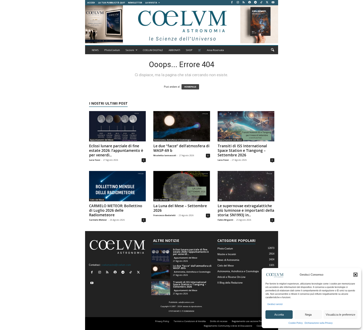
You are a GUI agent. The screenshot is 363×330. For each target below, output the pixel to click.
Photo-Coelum (225, 248)
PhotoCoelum (112, 50)
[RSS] (243, 2)
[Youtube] (273, 2)
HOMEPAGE (190, 87)
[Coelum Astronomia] (181, 24)
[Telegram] (255, 2)
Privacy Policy (162, 321)
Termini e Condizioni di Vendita (190, 321)
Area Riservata (215, 50)
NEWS (95, 50)
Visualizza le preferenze (340, 314)
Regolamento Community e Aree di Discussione (228, 325)
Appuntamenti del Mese (101, 140)
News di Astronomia (228, 260)
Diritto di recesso (218, 321)
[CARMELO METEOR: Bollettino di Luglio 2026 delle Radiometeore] (117, 186)
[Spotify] (249, 2)
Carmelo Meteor (98, 219)
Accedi (91, 2)
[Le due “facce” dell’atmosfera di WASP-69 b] (181, 126)
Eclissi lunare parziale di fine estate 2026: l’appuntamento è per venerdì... (116, 150)
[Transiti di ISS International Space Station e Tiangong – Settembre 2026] (246, 126)
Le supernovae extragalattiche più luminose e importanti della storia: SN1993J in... (246, 210)
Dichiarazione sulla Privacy (319, 323)
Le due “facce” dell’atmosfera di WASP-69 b (181, 148)
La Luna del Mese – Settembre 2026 (180, 208)
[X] (267, 2)
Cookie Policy (296, 323)
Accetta (279, 314)
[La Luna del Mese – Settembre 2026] (181, 186)
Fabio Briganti (225, 219)
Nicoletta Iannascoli (164, 155)
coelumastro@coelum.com (116, 264)
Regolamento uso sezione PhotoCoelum (252, 321)
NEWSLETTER (135, 2)
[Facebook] (232, 2)
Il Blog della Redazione (230, 282)
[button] (355, 275)
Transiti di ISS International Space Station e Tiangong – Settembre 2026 (242, 150)
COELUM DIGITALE (153, 50)
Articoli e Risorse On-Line (231, 277)
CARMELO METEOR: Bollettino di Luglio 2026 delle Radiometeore (115, 210)
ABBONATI (174, 50)
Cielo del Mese (97, 199)
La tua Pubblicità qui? (111, 2)
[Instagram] (238, 2)
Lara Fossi (94, 159)
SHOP (189, 50)
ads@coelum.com (186, 302)
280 (220, 199)
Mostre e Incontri (226, 254)
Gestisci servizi (275, 304)
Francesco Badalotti (164, 215)
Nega (308, 314)
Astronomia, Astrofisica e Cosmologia (172, 140)
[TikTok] (261, 2)
